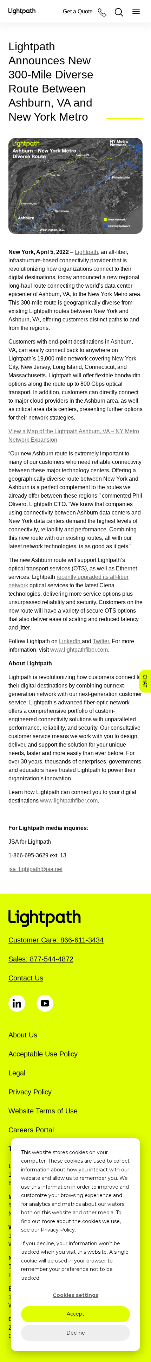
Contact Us (25, 978)
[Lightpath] (21, 11)
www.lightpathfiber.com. (79, 650)
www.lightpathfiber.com (69, 801)
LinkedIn (70, 641)
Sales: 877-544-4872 (40, 959)
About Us (22, 1035)
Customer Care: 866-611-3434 (56, 940)
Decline (75, 1333)
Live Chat (145, 681)
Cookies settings (75, 1295)
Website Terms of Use (43, 1111)
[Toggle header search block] (119, 12)
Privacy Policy (30, 1092)
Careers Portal (31, 1130)
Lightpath (86, 252)
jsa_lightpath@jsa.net (35, 869)
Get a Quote (78, 11)
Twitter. (101, 641)
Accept (75, 1314)
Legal (16, 1073)
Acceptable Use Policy (43, 1054)
